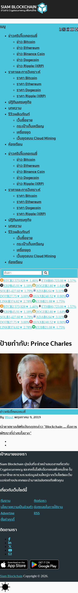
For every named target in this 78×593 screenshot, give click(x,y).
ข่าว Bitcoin (26, 42)
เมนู (3, 26)
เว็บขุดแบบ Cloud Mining (36, 138)
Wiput (9, 417)
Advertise (7, 513)
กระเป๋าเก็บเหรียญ (30, 126)
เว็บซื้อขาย (25, 120)
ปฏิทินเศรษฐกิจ (19, 102)
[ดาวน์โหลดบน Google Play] (44, 565)
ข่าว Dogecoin (28, 60)
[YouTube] (10, 550)
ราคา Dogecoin (29, 90)
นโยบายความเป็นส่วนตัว (17, 507)
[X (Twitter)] (10, 546)
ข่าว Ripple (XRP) (30, 66)
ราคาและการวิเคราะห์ (24, 72)
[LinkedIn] (9, 543)
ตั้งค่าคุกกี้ (8, 519)
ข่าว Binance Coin (31, 54)
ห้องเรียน (15, 144)
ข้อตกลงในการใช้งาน (48, 507)
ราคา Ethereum (29, 84)
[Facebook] (9, 539)
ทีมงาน (5, 500)
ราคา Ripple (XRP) (31, 96)
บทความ (14, 108)
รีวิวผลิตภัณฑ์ (19, 114)
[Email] (10, 554)
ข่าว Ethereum (28, 48)
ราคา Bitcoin (27, 78)
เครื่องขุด (24, 132)
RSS (37, 513)
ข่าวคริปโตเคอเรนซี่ (22, 36)
